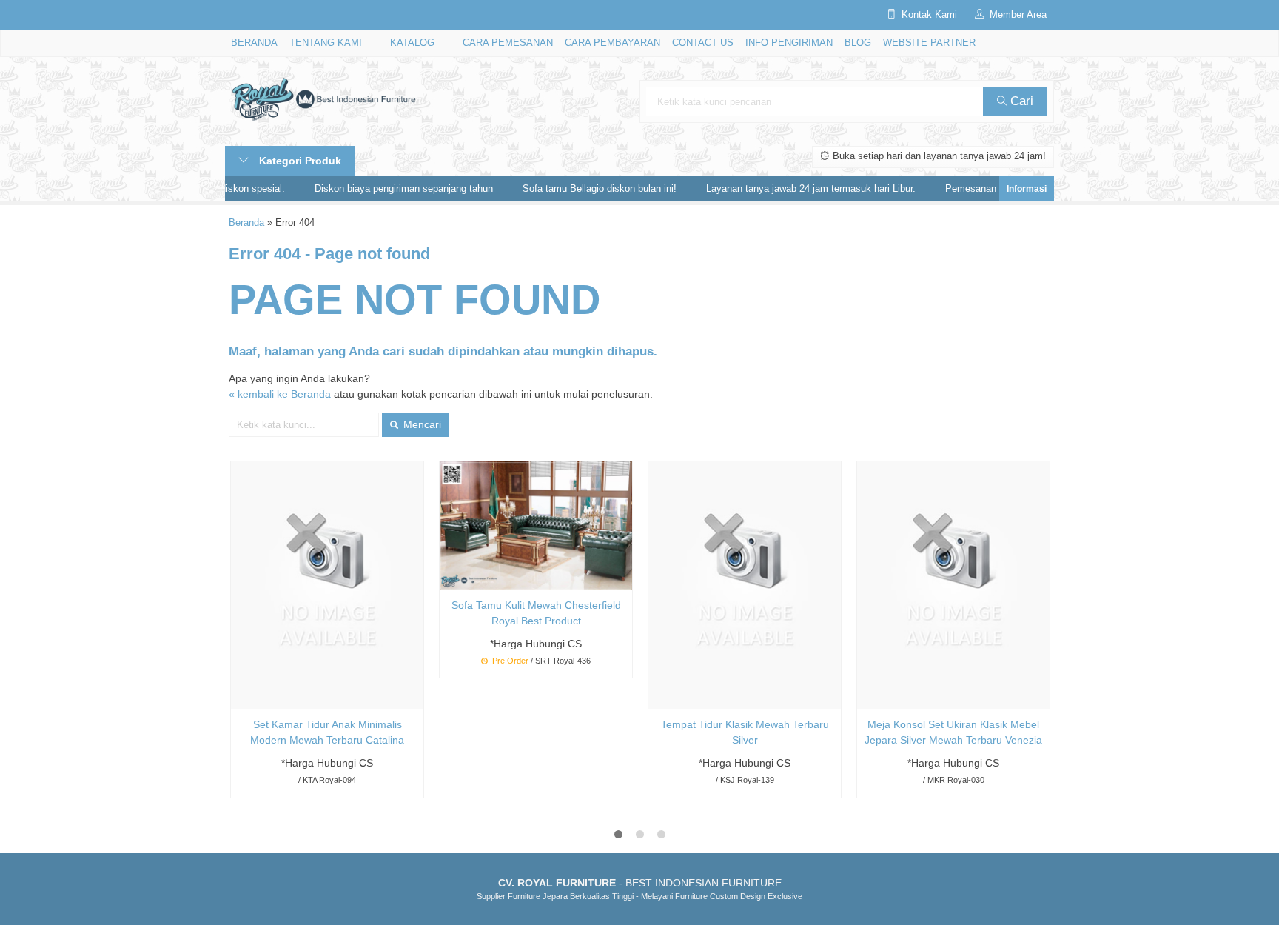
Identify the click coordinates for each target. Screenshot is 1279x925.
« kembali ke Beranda (280, 394)
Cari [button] (1020, 101)
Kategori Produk (298, 161)
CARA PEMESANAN (508, 43)
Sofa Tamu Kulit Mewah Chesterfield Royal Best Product (536, 613)
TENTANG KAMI (325, 43)
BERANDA (254, 43)
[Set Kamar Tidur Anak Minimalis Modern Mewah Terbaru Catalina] (327, 585)
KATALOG (412, 43)
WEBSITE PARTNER (929, 43)
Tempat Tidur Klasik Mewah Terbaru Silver (745, 732)
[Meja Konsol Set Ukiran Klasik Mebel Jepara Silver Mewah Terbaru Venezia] (953, 585)
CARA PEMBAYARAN (612, 43)
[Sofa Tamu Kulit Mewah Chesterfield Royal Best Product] (536, 525)
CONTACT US (703, 43)
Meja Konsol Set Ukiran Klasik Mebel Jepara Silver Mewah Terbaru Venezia (953, 732)
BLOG (858, 43)
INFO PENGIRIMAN (789, 43)
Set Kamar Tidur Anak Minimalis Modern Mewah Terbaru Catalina (327, 732)
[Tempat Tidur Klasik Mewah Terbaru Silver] (744, 585)
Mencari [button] (420, 424)
